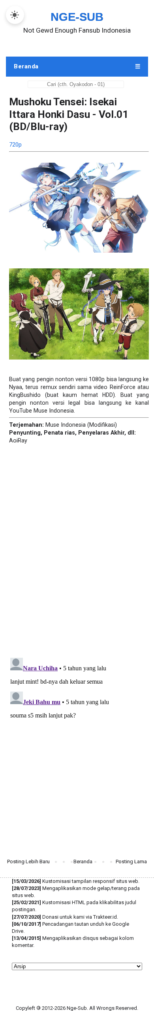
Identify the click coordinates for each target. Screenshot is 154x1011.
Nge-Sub (77, 16)
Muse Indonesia (54, 410)
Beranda (82, 861)
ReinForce (122, 387)
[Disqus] (77, 542)
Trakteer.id (105, 917)
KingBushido (25, 395)
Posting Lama (131, 861)
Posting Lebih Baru (28, 861)
